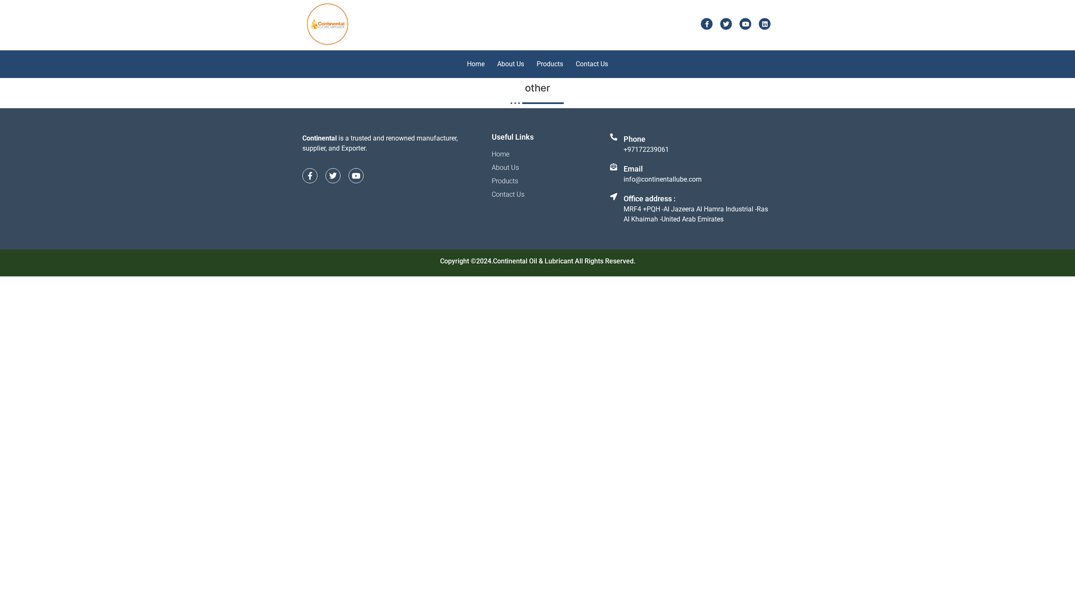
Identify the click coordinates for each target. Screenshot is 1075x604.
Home (476, 64)
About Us (510, 64)
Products (550, 64)
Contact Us (592, 64)
